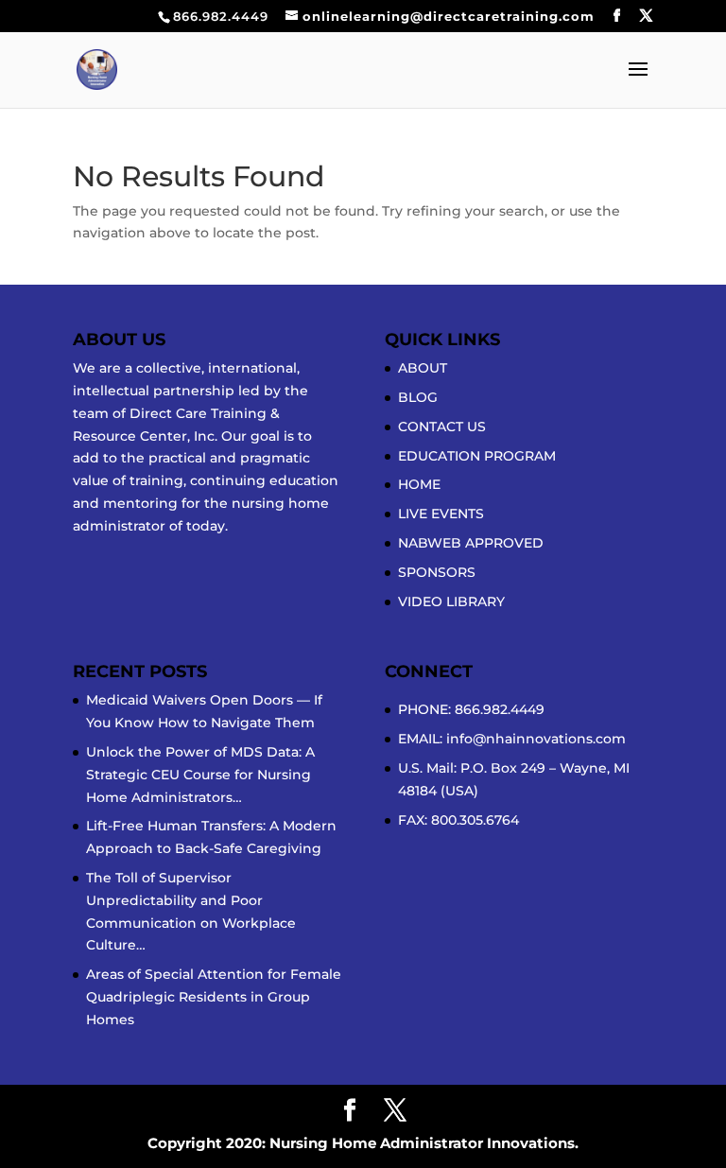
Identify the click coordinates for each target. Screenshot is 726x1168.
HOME (419, 484)
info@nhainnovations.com (536, 738)
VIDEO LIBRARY (451, 601)
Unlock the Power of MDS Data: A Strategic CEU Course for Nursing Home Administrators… (200, 774)
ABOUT (422, 367)
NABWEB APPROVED (471, 542)
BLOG (418, 397)
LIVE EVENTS (441, 513)
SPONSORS (436, 572)
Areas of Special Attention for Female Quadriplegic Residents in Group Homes (213, 997)
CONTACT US (442, 426)
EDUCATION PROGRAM (477, 455)
